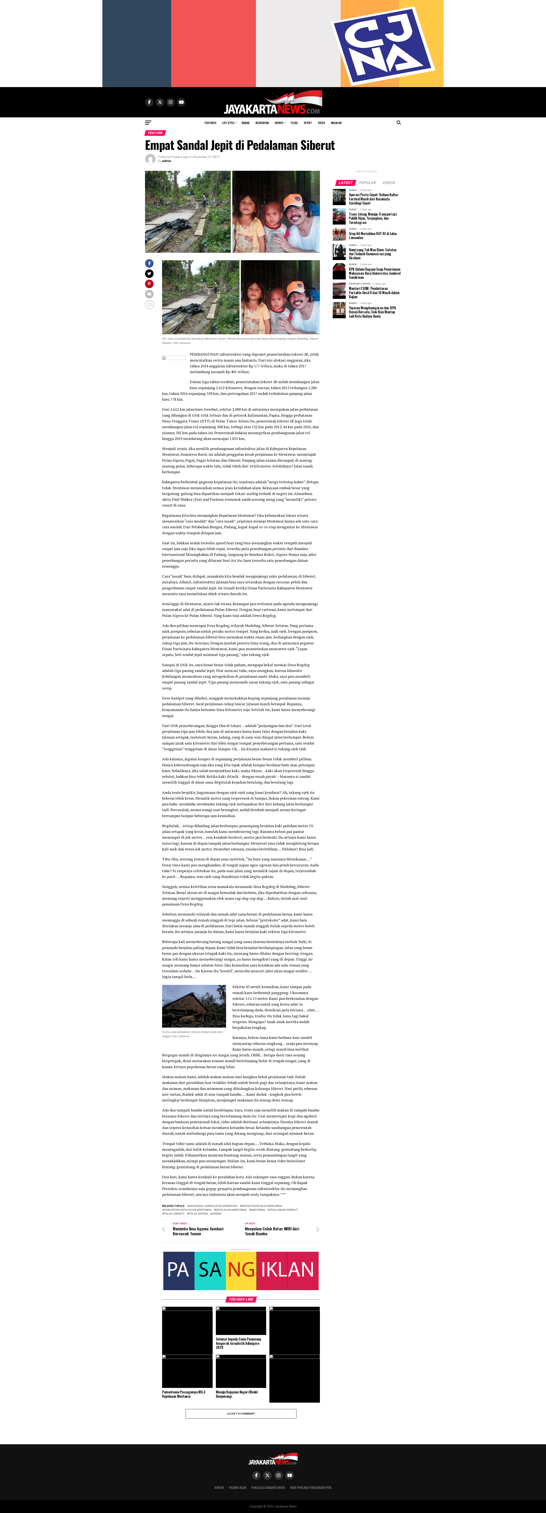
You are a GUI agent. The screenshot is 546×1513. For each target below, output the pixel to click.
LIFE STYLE (228, 122)
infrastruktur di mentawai (261, 1206)
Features (210, 122)
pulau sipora (198, 1213)
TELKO (294, 122)
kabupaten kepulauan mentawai (188, 1210)
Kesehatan (262, 122)
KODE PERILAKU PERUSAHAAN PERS (311, 1487)
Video (321, 122)
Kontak (219, 1487)
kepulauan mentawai (231, 1210)
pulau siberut (174, 1213)
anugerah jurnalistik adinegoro (213, 1206)
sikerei (217, 1213)
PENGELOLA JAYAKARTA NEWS (268, 1487)
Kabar (246, 122)
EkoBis (279, 122)
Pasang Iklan (237, 1487)
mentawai (258, 1210)
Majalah (336, 122)
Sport (308, 122)
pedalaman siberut (283, 1210)
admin (166, 161)
